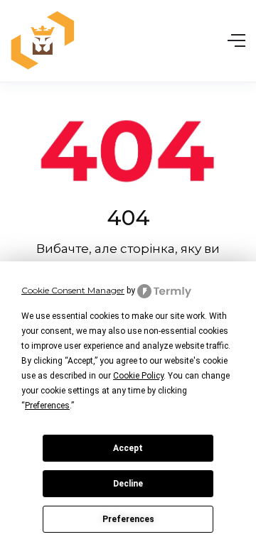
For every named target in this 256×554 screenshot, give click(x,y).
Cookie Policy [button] (138, 376)
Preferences (128, 519)
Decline (128, 484)
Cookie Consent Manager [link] (72, 290)
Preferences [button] (47, 406)
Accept (128, 448)
